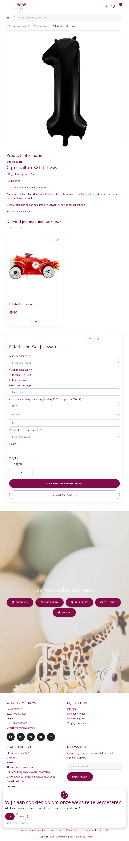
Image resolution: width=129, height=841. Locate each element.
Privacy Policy (72, 829)
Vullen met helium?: (20, 369)
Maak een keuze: (19, 356)
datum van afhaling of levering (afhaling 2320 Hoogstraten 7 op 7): (46, 399)
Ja (10, 816)
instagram (51, 602)
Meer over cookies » (17, 823)
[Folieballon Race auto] (34, 267)
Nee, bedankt (19, 380)
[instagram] (21, 737)
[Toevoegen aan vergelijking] (97, 338)
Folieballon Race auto (22, 304)
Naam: (12, 443)
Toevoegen (34, 321)
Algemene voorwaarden (33, 829)
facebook (21, 602)
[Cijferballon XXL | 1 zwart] (64, 89)
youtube (110, 602)
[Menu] (8, 18)
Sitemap (89, 829)
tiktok (66, 612)
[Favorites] (113, 6)
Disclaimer (56, 829)
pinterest (81, 602)
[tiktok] (51, 737)
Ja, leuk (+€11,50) (21, 375)
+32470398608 (19, 723)
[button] (90, 338)
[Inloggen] (106, 6)
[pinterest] (31, 737)
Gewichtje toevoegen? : (23, 385)
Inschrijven (80, 776)
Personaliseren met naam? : (25, 430)
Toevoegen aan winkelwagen (64, 483)
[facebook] (11, 737)
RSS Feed (103, 829)
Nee (21, 816)
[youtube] (41, 737)
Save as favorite (66, 494)
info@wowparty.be (24, 727)
